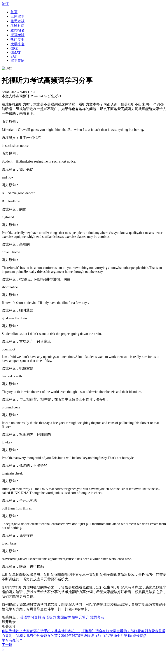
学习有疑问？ (12, 640)
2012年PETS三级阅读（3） (82, 635)
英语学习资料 (30, 617)
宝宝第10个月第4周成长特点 (125, 635)
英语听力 (49, 617)
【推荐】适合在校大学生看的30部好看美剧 (114, 631)
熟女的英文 (52, 635)
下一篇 (7, 645)
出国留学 (64, 617)
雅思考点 (97, 617)
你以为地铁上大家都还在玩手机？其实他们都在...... (41, 631)
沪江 (5, 4)
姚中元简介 (80, 617)
